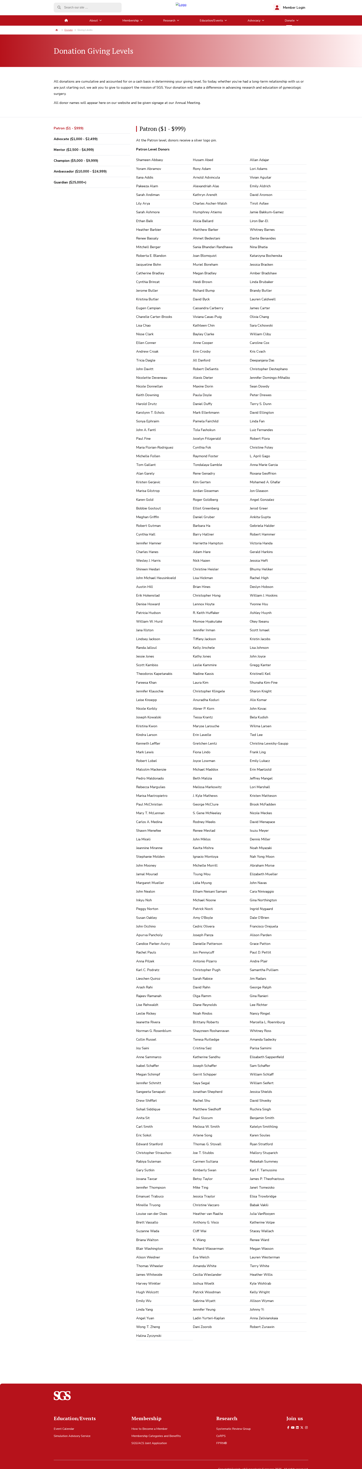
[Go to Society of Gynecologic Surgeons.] (57, 30)
